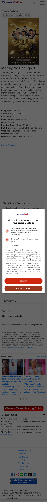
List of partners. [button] (35, 260)
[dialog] (23, 251)
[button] (24, 246)
